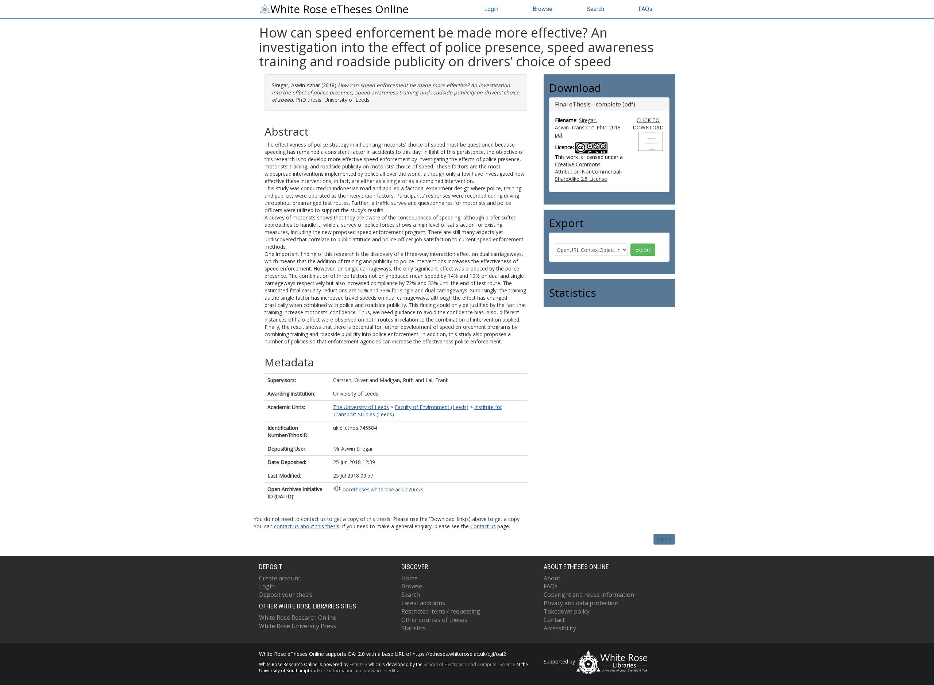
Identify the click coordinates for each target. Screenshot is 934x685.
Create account (279, 578)
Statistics (413, 628)
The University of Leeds (361, 407)
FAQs (645, 8)
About (552, 578)
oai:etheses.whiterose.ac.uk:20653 (383, 489)
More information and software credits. (358, 670)
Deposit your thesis (286, 595)
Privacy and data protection (581, 603)
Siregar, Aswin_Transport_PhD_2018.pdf (588, 127)
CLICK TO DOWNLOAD (648, 124)
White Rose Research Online (297, 618)
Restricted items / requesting (440, 611)
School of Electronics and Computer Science (469, 664)
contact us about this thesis (306, 526)
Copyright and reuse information (589, 595)
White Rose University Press (297, 626)
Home (409, 578)
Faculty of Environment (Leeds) (431, 407)
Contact (554, 620)
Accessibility (560, 628)
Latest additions (423, 603)
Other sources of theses (434, 620)
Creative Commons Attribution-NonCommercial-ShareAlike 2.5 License (588, 171)
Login (491, 8)
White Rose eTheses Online (339, 9)
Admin (664, 539)
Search (595, 8)
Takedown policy (567, 611)
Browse (542, 8)
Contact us (483, 526)
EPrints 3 (358, 664)
